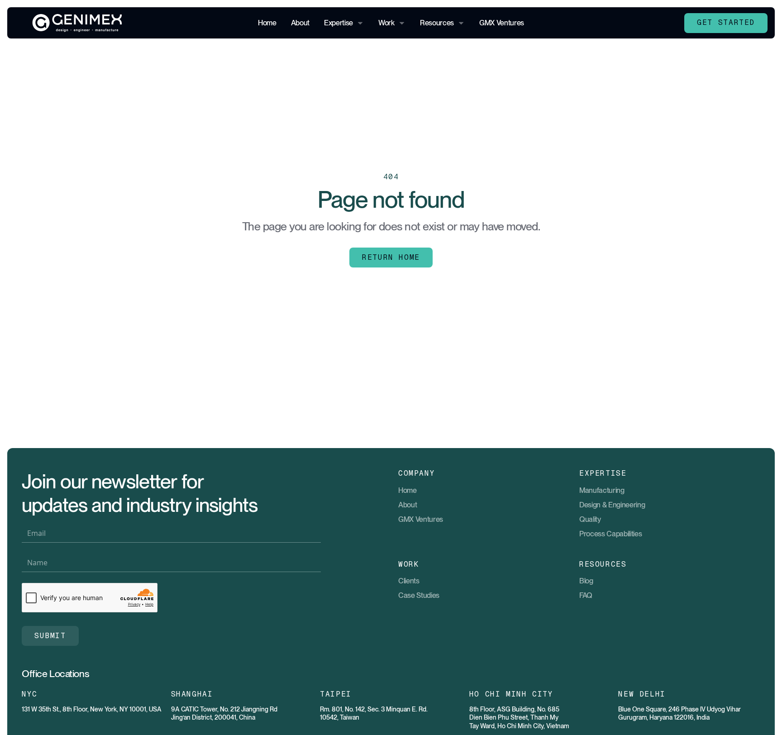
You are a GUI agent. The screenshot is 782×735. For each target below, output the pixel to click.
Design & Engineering (612, 504)
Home (267, 22)
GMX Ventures (501, 22)
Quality (590, 519)
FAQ (585, 595)
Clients (409, 580)
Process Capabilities (610, 533)
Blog (586, 580)
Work (386, 22)
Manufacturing (602, 490)
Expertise (338, 22)
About (300, 22)
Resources (437, 22)
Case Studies (418, 595)
